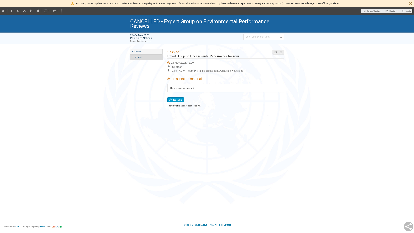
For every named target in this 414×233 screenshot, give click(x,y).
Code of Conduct (192, 224)
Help (220, 224)
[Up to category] (24, 11)
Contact (227, 224)
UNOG (43, 226)
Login (408, 11)
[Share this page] (408, 226)
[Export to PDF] (275, 52)
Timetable (137, 57)
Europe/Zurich (373, 11)
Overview (136, 51)
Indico (18, 226)
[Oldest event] (11, 11)
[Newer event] (31, 11)
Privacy (212, 224)
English (392, 11)
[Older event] (18, 11)
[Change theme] (56, 11)
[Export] (46, 11)
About (204, 224)
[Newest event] (37, 11)
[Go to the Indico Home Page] (3, 11)
